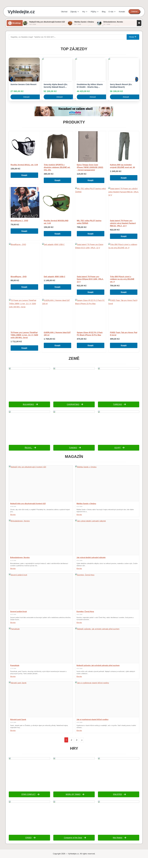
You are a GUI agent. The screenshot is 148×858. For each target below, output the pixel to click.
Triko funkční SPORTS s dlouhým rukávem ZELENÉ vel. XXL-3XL (57, 167)
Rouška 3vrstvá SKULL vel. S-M (24, 165)
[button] (134, 11)
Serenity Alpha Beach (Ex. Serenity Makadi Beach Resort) (23, 85)
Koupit (24, 175)
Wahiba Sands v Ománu (84, 22)
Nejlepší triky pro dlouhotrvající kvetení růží (47, 22)
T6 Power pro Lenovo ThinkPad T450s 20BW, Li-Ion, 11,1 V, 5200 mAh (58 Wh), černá (24, 335)
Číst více (13, 514)
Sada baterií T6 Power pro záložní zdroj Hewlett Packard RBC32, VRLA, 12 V (123, 223)
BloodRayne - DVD (19, 277)
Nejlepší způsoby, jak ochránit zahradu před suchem (98, 665)
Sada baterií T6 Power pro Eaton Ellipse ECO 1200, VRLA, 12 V (90, 279)
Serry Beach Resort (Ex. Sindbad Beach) (88, 85)
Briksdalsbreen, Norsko (113, 22)
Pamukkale (14, 665)
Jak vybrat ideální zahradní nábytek (91, 557)
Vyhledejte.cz (21, 11)
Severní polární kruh (18, 611)
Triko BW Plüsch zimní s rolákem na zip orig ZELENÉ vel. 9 (122, 279)
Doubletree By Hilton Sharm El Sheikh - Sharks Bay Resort (57, 85)
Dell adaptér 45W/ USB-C (54, 277)
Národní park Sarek (18, 719)
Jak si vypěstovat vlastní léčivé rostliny (92, 719)
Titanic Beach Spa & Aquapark (119, 85)
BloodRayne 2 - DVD (19, 221)
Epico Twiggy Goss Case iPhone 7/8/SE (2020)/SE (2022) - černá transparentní (90, 167)
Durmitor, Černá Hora (85, 611)
